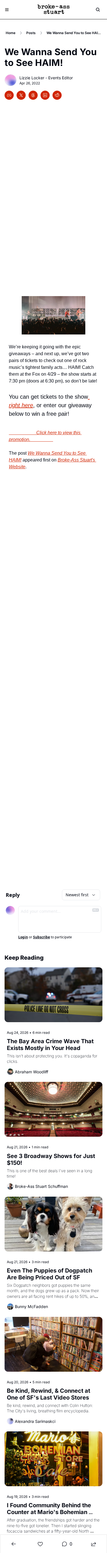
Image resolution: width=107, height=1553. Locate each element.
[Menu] (7, 9)
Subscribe (41, 937)
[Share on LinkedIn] (45, 95)
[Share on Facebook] (9, 95)
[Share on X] (21, 95)
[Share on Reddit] (57, 95)
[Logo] (53, 9)
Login (23, 937)
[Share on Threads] (33, 95)
